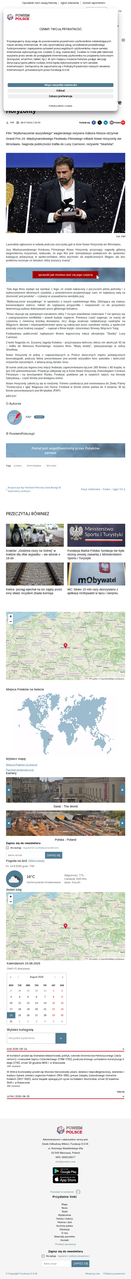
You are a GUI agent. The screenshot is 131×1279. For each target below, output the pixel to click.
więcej (120, 1091)
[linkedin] (106, 122)
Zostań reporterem (94, 3)
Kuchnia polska (64, 1225)
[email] (112, 122)
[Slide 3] (68, 798)
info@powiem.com (66, 1161)
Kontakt (65, 1240)
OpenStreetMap (107, 678)
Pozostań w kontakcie (62, 1191)
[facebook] (94, 122)
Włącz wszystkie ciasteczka (60, 85)
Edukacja (65, 1229)
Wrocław (51, 465)
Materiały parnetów (64, 1236)
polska (17, 465)
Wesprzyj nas (92, 1273)
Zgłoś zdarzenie (70, 3)
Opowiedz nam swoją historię (39, 3)
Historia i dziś (64, 1222)
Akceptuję (34, 847)
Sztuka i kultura (64, 1218)
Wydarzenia (64, 1215)
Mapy (65, 1204)
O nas (64, 1233)
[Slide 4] (74, 798)
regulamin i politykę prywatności (41, 847)
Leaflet (94, 678)
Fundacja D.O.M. (28, 1273)
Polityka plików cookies (60, 105)
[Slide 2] (62, 798)
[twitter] (100, 122)
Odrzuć (60, 90)
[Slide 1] (56, 798)
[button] (65, 646)
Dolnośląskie (34, 465)
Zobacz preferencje (60, 96)
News (65, 1207)
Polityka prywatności (114, 1273)
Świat (65, 1211)
